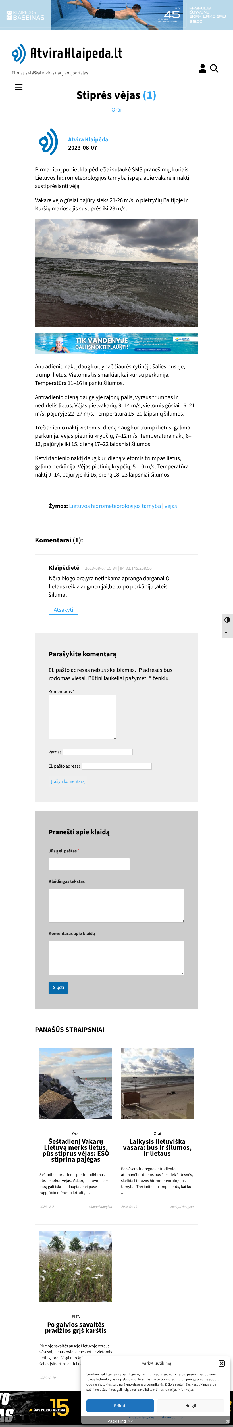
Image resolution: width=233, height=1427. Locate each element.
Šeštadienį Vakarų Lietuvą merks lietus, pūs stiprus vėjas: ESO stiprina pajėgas (75, 1150)
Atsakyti (63, 610)
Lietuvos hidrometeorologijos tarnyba (115, 506)
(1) (150, 95)
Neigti (190, 1406)
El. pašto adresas (65, 766)
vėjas (171, 506)
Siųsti (58, 987)
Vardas (55, 752)
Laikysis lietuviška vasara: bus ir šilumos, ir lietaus (157, 1147)
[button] (221, 1363)
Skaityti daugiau (100, 1206)
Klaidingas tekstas (67, 881)
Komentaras (62, 691)
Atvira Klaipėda (88, 139)
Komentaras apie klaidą (72, 933)
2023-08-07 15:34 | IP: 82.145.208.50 (118, 568)
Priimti (120, 1406)
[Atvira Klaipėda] (67, 62)
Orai (116, 110)
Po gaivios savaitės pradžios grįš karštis (76, 1328)
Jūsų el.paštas (64, 851)
